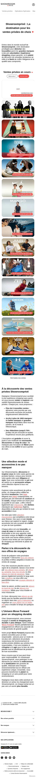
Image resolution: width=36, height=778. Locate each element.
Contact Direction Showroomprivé (19, 773)
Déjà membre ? (12, 76)
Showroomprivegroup (13, 766)
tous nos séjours (27, 558)
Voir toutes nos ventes (18, 378)
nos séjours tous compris (15, 570)
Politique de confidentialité (27, 763)
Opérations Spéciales (22, 11)
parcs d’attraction (24, 600)
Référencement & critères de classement (14, 771)
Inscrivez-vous (23, 76)
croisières (9, 578)
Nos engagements (25, 768)
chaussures (18, 505)
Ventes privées (7, 11)
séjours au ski (26, 596)
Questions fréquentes (13, 768)
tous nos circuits (18, 572)
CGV (17, 763)
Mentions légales (9, 763)
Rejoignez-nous (25, 766)
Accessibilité (30, 771)
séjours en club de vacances (13, 574)
